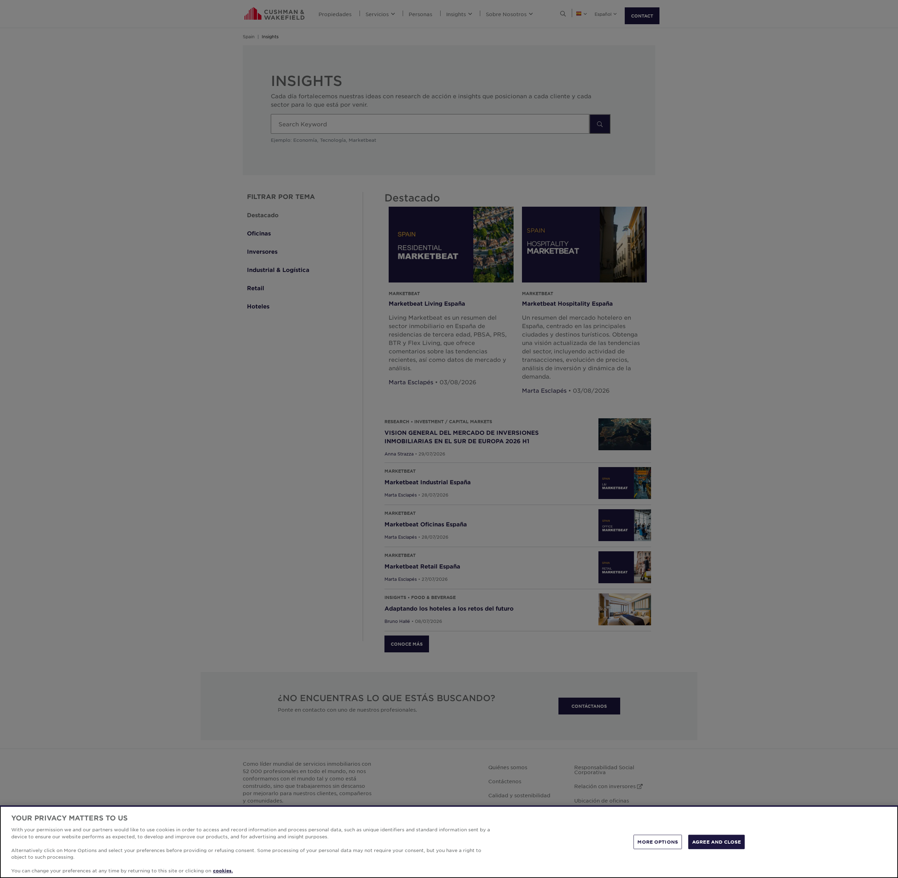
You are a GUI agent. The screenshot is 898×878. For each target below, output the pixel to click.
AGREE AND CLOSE (716, 841)
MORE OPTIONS (657, 841)
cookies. (223, 870)
